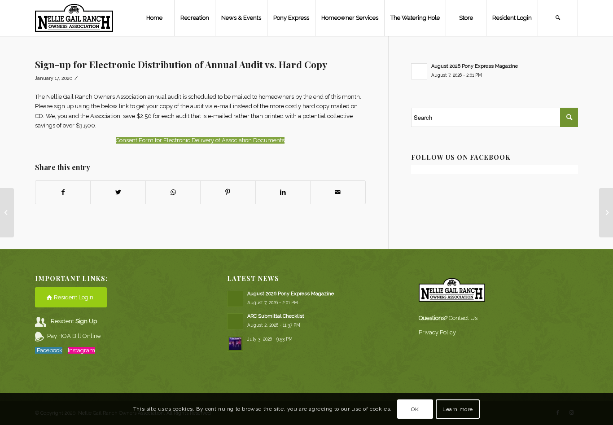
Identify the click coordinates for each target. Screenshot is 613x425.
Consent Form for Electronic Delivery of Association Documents (200, 140)
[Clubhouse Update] (7, 212)
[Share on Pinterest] (228, 192)
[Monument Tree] (606, 212)
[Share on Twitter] (118, 192)
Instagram (81, 350)
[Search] (558, 18)
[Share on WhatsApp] (173, 192)
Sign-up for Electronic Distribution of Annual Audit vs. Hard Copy (181, 64)
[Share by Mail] (338, 192)
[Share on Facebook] (62, 192)
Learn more (457, 409)
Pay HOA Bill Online (74, 336)
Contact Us (463, 318)
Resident (74, 321)
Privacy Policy (437, 332)
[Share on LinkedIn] (283, 192)
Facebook (49, 350)
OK (415, 409)
